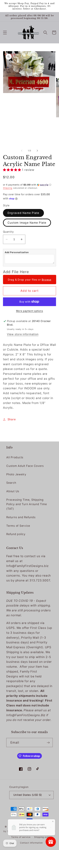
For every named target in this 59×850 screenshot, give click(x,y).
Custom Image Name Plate (27, 222)
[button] (5, 32)
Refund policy (15, 534)
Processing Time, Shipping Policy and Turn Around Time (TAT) (26, 504)
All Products (14, 457)
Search (11, 482)
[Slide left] (21, 150)
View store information (23, 334)
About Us (12, 491)
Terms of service (20, 837)
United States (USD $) (27, 794)
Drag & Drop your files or (29, 279)
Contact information (31, 842)
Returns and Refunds (20, 517)
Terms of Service (18, 525)
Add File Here (16, 272)
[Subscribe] (48, 742)
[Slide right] (37, 150)
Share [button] (12, 419)
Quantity (8, 231)
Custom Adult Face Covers (25, 465)
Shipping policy (42, 837)
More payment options (29, 310)
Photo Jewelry (16, 474)
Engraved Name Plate (23, 213)
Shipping (7, 188)
